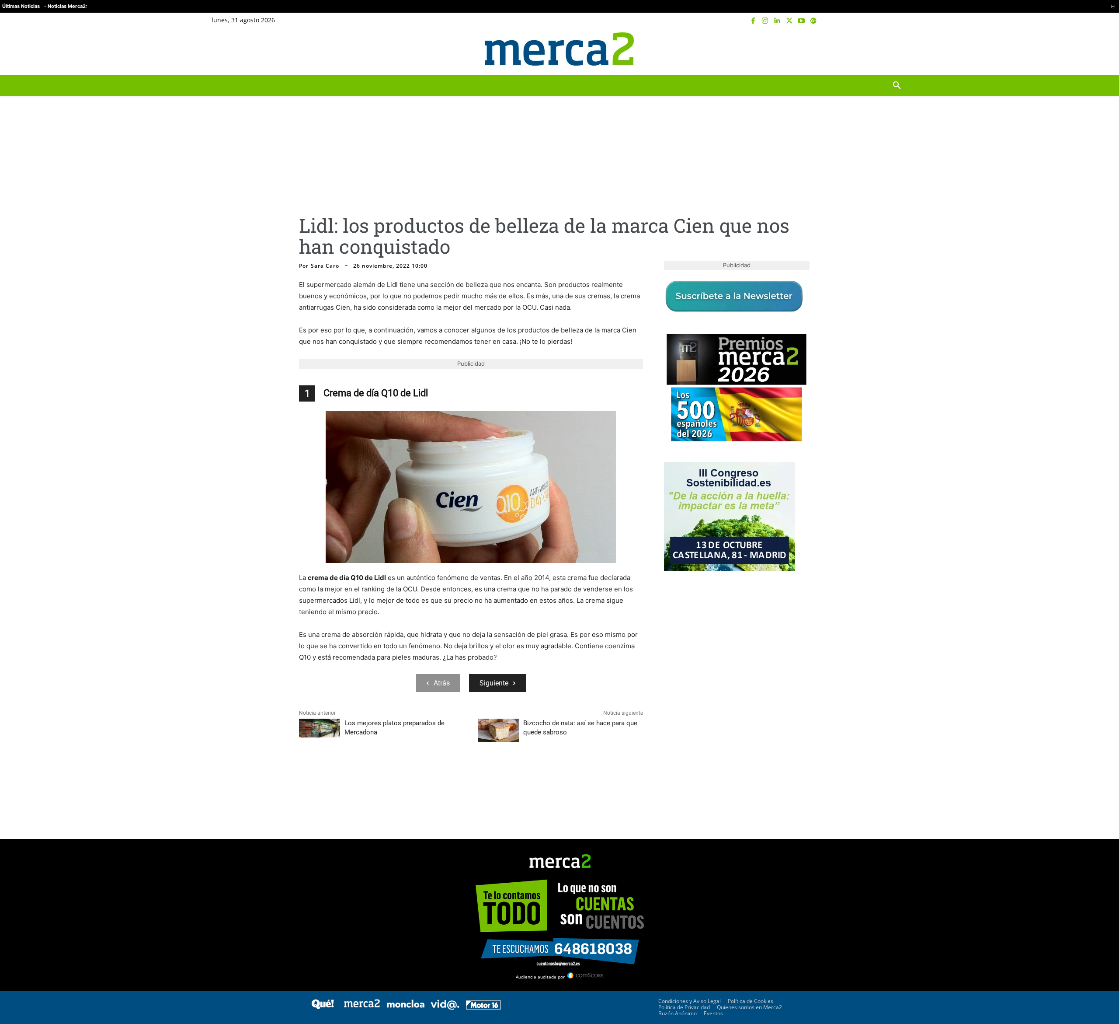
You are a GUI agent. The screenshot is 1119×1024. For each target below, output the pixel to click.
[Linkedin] (777, 21)
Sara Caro (325, 266)
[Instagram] (765, 21)
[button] (896, 48)
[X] (789, 21)
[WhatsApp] (368, 778)
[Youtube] (801, 21)
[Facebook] (753, 21)
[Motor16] (483, 1007)
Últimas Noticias (21, 6)
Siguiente (494, 683)
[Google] (813, 21)
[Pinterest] (348, 778)
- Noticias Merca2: (65, 6)
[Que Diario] (322, 1007)
